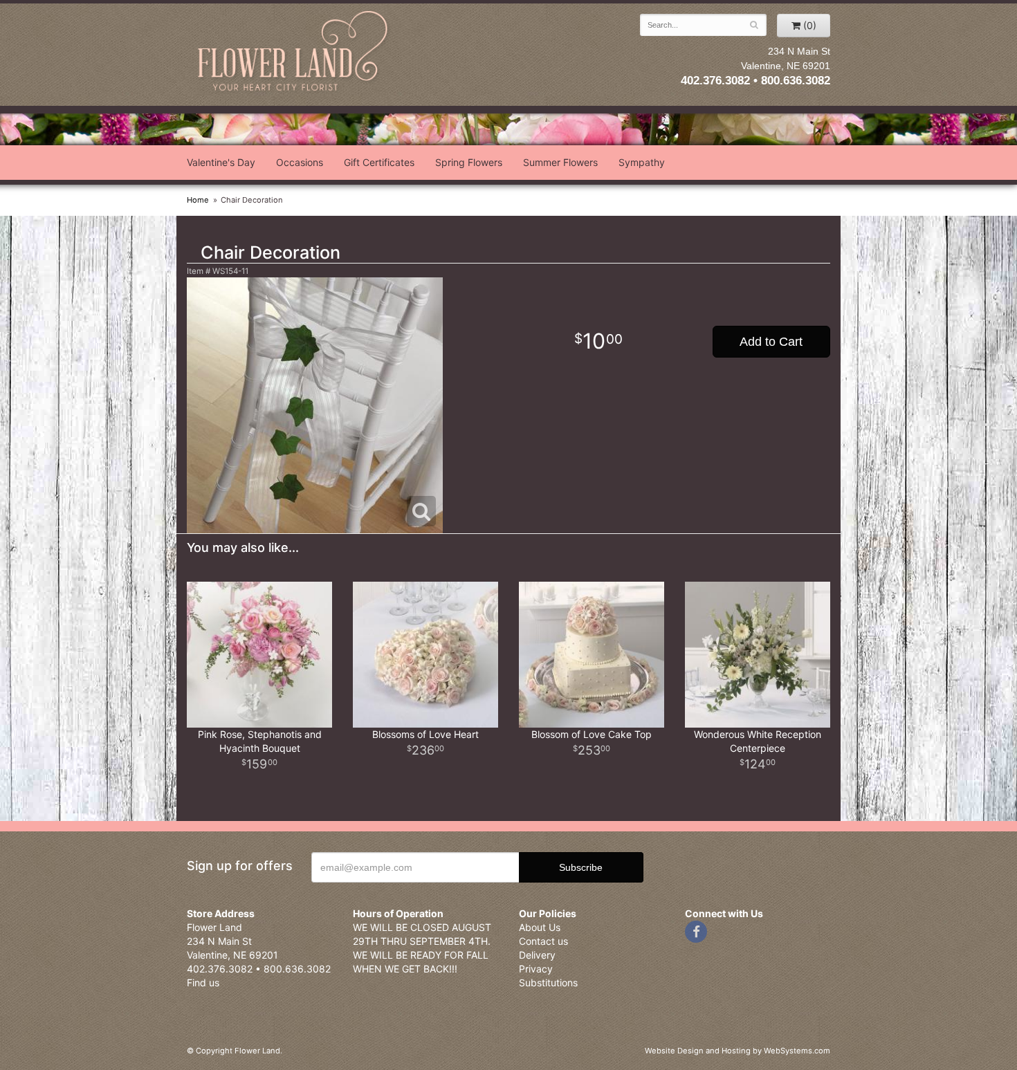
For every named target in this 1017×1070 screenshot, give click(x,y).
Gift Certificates (379, 162)
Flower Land (294, 53)
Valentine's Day (221, 162)
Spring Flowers (468, 162)
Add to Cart (771, 342)
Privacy (536, 969)
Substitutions (548, 982)
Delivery (537, 955)
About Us (539, 927)
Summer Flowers (560, 162)
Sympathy (642, 162)
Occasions (299, 162)
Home (198, 200)
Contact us (543, 941)
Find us (203, 982)
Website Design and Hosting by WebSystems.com (737, 1050)
